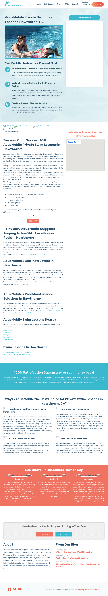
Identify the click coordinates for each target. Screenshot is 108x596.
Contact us (7, 210)
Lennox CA (7, 337)
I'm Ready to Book (84, 18)
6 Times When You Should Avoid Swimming (74, 552)
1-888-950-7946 (10, 126)
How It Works (63, 534)
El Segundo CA (8, 335)
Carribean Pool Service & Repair (23, 313)
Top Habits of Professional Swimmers (72, 558)
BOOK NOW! (33, 221)
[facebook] (9, 590)
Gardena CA (7, 330)
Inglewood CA (8, 339)
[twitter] (14, 590)
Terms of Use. (95, 590)
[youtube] (20, 590)
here (26, 284)
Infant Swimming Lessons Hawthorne (17, 352)
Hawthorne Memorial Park (35, 254)
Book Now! (44, 534)
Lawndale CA (7, 332)
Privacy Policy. (84, 590)
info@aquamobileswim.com (25, 126)
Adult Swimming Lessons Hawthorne (16, 354)
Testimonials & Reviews (46, 126)
